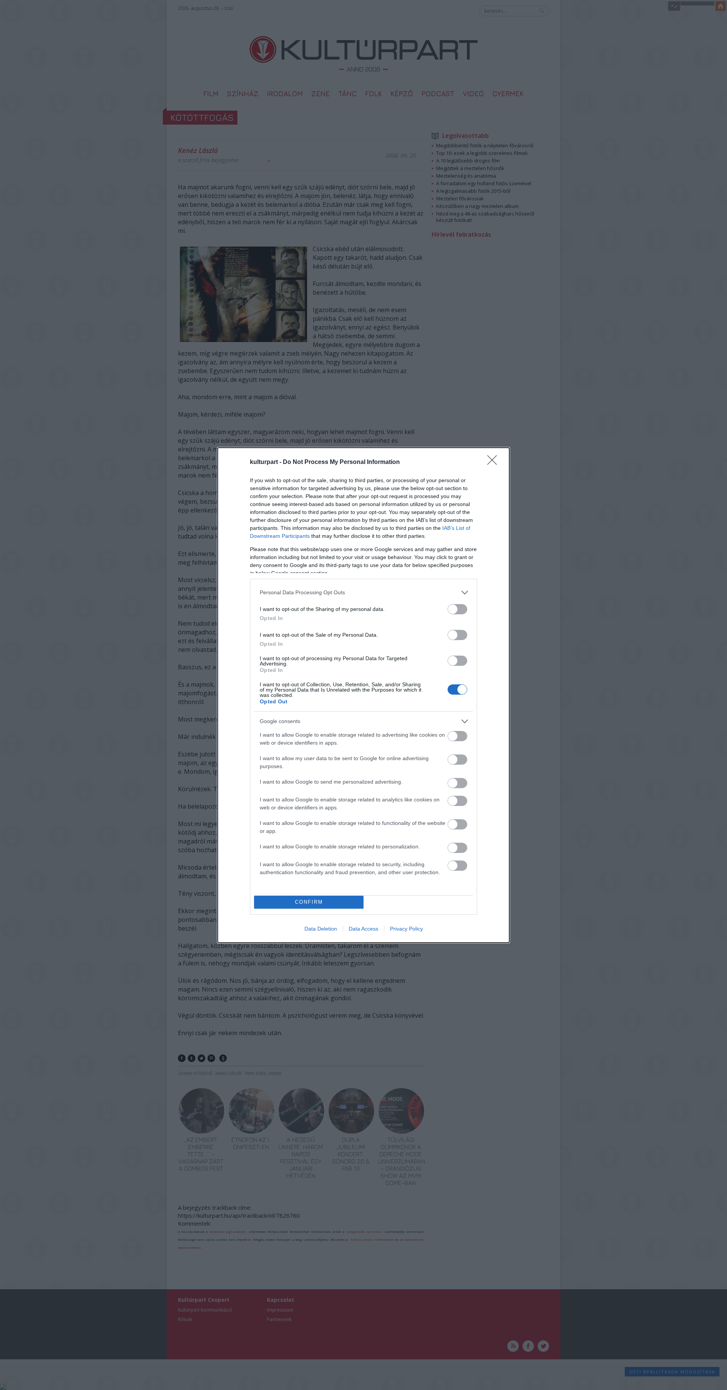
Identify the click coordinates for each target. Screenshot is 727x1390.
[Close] (494, 462)
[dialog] (363, 695)
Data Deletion (320, 929)
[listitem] (363, 593)
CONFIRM (309, 902)
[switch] (457, 609)
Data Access (363, 929)
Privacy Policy (406, 929)
